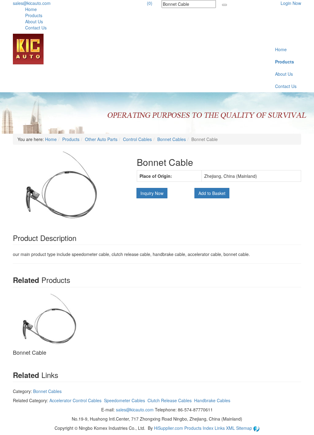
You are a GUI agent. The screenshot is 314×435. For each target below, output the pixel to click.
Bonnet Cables (171, 139)
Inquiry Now (151, 193)
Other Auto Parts (101, 139)
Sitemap (244, 428)
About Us (34, 21)
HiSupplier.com (168, 428)
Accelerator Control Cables (75, 400)
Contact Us (36, 28)
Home (31, 9)
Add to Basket (211, 193)
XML (231, 428)
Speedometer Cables (124, 400)
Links (220, 428)
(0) (149, 3)
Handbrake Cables (212, 400)
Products (33, 15)
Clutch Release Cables (169, 400)
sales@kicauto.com (32, 3)
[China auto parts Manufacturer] (28, 48)
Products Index (198, 428)
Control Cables (137, 139)
